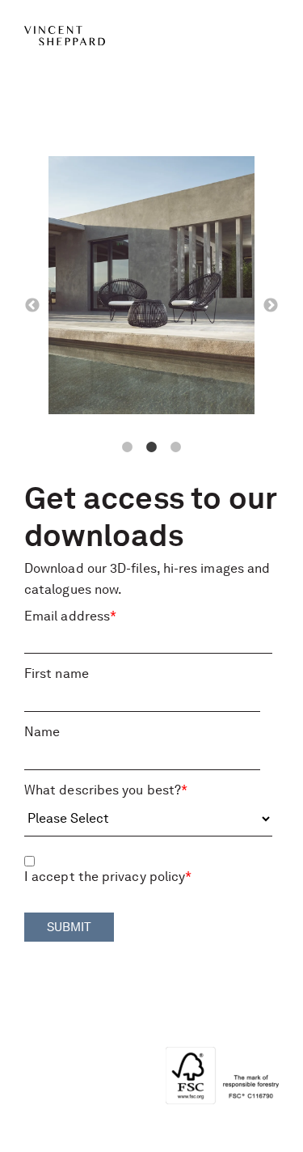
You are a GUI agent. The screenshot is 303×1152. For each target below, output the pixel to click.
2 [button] (152, 447)
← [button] (32, 306)
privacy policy (143, 877)
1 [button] (128, 447)
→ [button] (271, 306)
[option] (151, 288)
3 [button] (176, 447)
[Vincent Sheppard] (151, 34)
